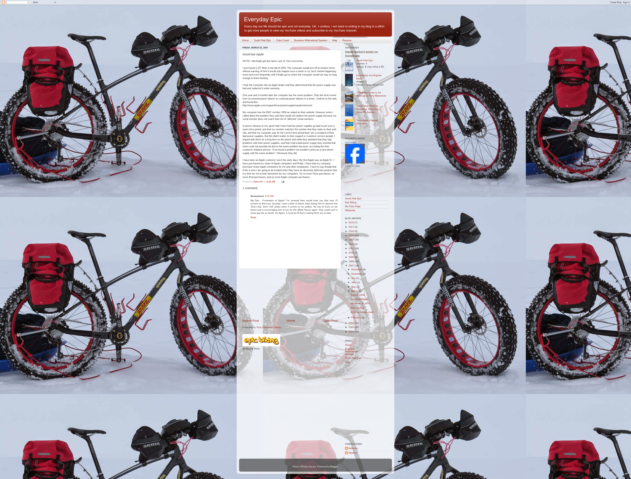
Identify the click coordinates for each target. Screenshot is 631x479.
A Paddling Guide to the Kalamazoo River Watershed (371, 94)
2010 (352, 252)
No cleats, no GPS (360, 303)
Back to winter (358, 295)
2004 (352, 331)
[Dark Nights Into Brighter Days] (350, 80)
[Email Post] (282, 181)
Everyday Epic (263, 19)
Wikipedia (350, 210)
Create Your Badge (352, 166)
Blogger (334, 466)
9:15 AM (269, 196)
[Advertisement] (290, 293)
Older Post (330, 320)
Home (245, 40)
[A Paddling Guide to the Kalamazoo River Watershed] (351, 97)
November (357, 274)
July (353, 278)
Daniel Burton (350, 142)
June (354, 282)
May (353, 287)
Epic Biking (350, 202)
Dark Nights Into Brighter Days (369, 77)
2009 (352, 257)
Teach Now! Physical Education (367, 122)
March (355, 291)
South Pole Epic (262, 40)
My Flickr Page (353, 206)
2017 (352, 227)
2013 (352, 244)
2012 (352, 248)
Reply (253, 217)
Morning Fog (357, 308)
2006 (352, 323)
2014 (352, 240)
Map (334, 40)
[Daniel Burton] (355, 163)
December (357, 269)
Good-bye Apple (359, 299)
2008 (352, 261)
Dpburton (353, 448)
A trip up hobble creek (362, 312)
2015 (352, 235)
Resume (346, 40)
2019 (352, 222)
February (356, 317)
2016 (352, 231)
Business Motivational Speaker (310, 40)
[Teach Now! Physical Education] (351, 125)
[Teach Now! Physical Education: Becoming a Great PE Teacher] (351, 110)
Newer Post (250, 320)
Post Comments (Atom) (269, 327)
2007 (352, 265)
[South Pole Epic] (351, 65)
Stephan (352, 453)
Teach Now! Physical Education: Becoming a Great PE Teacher (368, 109)
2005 (352, 327)
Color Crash (282, 40)
